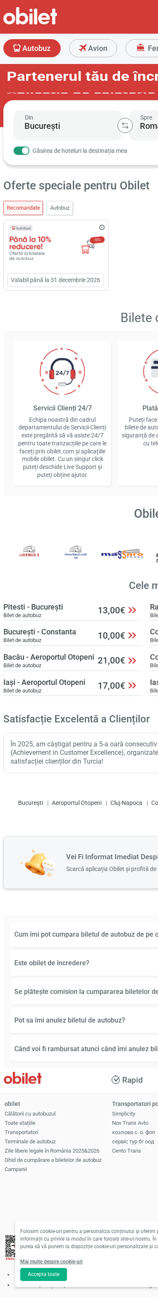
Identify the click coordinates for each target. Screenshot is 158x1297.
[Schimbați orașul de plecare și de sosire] (125, 125)
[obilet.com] (50, 23)
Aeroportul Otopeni (77, 803)
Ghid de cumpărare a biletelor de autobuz (53, 1160)
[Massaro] (123, 560)
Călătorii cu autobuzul (30, 1114)
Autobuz (36, 48)
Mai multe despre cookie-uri (51, 1262)
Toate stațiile (20, 1123)
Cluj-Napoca (126, 803)
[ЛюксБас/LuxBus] (76, 560)
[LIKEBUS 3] (29, 560)
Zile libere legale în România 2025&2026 (52, 1151)
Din (29, 117)
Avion (96, 48)
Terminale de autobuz (30, 1141)
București (30, 803)
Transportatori (21, 1132)
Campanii (16, 1169)
